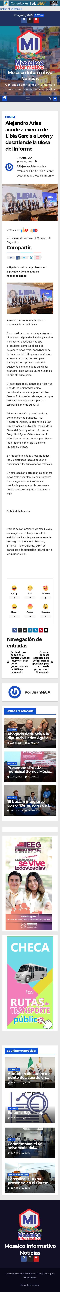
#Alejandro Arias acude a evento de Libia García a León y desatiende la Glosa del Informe (35, 171)
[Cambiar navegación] (27, 98)
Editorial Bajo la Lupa (27, 1112)
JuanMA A (26, 157)
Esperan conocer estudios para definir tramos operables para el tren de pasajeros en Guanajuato (40, 662)
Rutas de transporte (30, 1285)
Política (10, 117)
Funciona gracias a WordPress (21, 1273)
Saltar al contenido (11, 9)
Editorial (13, 1108)
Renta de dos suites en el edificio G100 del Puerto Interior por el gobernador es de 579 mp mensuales (20, 662)
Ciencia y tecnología (18, 1175)
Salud (11, 1140)
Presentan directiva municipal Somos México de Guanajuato (29, 771)
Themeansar (30, 1277)
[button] (30, 3)
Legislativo (14, 1070)
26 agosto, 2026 (20, 1082)
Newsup (48, 1273)
